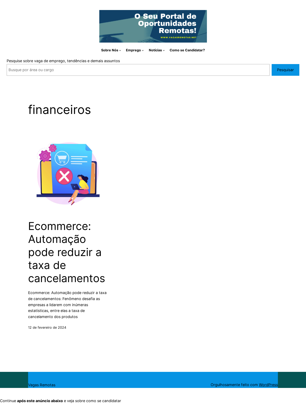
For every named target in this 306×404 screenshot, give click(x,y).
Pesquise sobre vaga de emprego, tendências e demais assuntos (63, 61)
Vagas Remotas (41, 385)
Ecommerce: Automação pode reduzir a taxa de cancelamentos (66, 252)
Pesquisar (285, 70)
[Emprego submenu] (143, 50)
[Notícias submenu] (164, 50)
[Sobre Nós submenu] (120, 50)
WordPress (268, 385)
